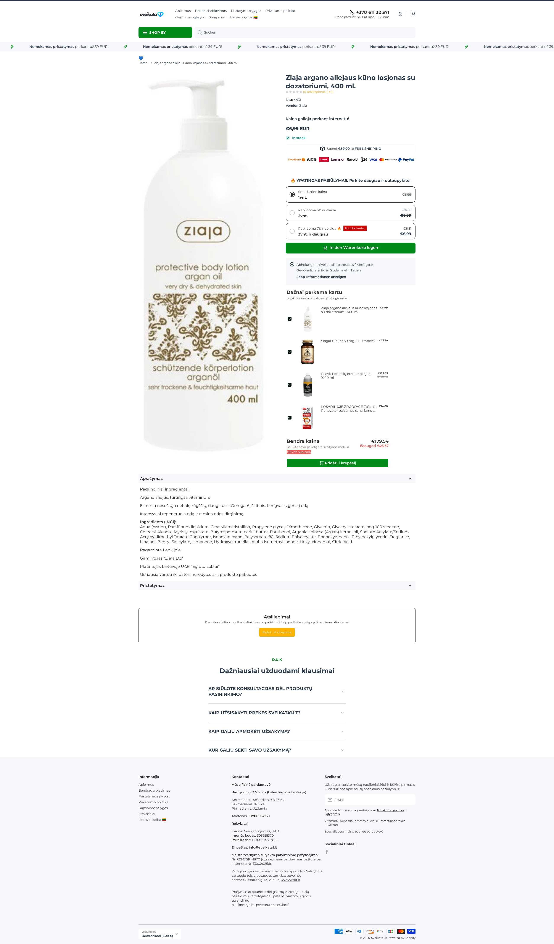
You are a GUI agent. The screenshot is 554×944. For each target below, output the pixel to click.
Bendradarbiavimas (154, 790)
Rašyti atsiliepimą (277, 632)
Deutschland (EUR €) (157, 936)
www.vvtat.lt (290, 880)
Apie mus (146, 785)
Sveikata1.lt (379, 937)
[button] (413, 14)
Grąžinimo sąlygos (153, 808)
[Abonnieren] (410, 799)
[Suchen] (198, 32)
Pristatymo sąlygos (153, 796)
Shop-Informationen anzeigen (321, 277)
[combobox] (305, 32)
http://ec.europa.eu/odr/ (269, 905)
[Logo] (152, 14)
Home (142, 63)
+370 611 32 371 (372, 12)
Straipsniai (146, 814)
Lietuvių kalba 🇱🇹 (152, 820)
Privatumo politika (153, 802)
